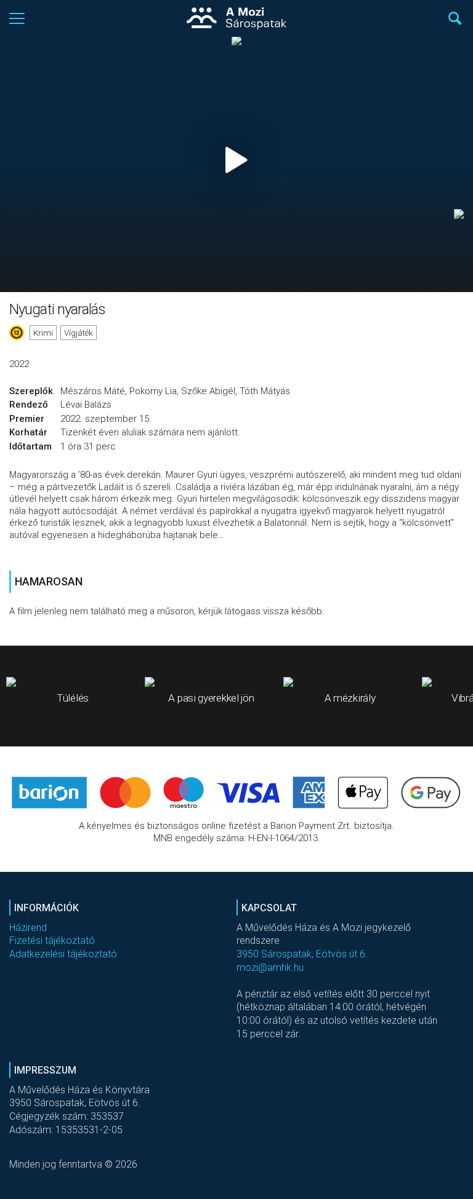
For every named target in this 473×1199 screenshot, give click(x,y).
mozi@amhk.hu (270, 967)
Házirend (28, 927)
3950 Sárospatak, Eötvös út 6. (302, 954)
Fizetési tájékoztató (52, 940)
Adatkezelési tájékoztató (63, 954)
